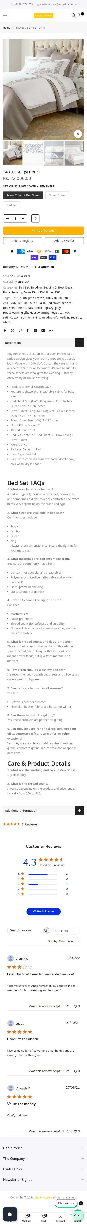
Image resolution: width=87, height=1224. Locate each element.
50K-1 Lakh (37, 303)
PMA (66, 312)
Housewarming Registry (45, 312)
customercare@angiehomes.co (58, 4)
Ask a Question (43, 267)
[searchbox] (24, 930)
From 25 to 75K (34, 292)
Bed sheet (10, 308)
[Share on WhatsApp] (51, 330)
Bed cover (53, 303)
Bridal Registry (12, 292)
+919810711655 (23, 4)
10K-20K (51, 298)
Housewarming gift (15, 312)
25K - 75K (9, 303)
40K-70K (23, 303)
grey (58, 308)
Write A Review (43, 911)
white (6, 322)
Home (6, 27)
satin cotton (11, 317)
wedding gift (50, 317)
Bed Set (24, 287)
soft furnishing (30, 317)
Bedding (36, 287)
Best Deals (65, 287)
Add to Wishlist (64, 241)
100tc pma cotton (32, 298)
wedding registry (70, 317)
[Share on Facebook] (5, 330)
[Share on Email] (43, 330)
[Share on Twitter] (12, 330)
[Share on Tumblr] (28, 330)
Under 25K (53, 292)
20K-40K (64, 298)
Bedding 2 (49, 287)
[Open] (10, 1214)
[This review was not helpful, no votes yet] (75, 1006)
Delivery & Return (16, 267)
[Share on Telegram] (35, 330)
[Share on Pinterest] (20, 330)
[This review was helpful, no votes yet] (68, 1006)
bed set (66, 303)
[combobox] (64, 941)
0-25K (14, 298)
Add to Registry (23, 241)
